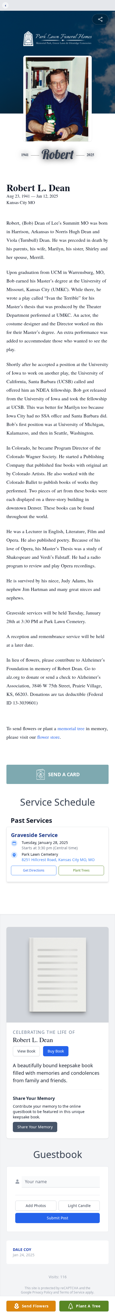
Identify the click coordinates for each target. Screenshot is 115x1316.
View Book (26, 1051)
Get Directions (33, 870)
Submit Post (57, 1217)
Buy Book (56, 1051)
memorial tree (71, 728)
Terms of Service (72, 1292)
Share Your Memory (35, 1126)
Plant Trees (81, 870)
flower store (48, 737)
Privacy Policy (42, 1292)
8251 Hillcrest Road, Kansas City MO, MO (58, 859)
